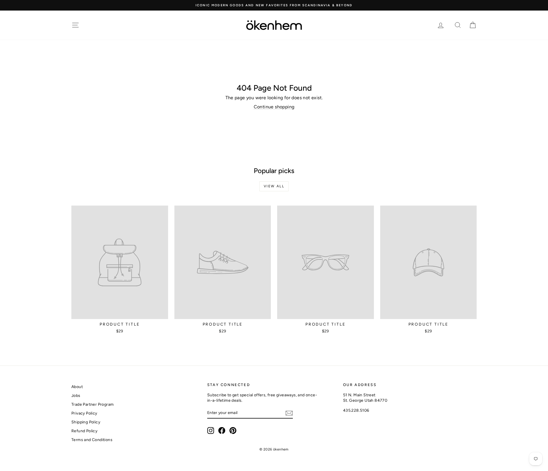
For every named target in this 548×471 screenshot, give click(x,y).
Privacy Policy (84, 413)
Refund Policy (84, 431)
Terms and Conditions (91, 439)
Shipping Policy (85, 422)
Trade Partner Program (92, 404)
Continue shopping (274, 106)
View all (274, 186)
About (77, 386)
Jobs (75, 395)
